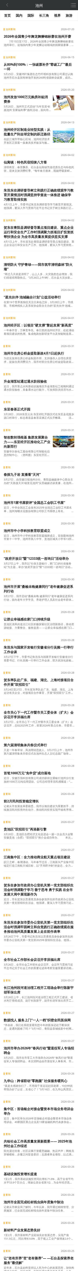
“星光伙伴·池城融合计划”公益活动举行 (32, 297)
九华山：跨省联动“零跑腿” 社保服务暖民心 (35, 1080)
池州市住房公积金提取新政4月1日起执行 (34, 353)
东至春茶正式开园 (17, 409)
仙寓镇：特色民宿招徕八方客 (25, 162)
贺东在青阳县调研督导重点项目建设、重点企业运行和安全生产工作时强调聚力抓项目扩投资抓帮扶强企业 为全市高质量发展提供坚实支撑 (39, 232)
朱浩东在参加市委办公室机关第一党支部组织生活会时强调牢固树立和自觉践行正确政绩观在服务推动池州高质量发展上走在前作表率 (39, 927)
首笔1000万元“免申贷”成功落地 (27, 773)
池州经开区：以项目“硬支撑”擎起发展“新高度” (38, 325)
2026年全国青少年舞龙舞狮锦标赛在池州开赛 (37, 36)
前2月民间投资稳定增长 (21, 801)
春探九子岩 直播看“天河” (22, 474)
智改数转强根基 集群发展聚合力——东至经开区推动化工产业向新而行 (27, 442)
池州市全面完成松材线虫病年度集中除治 (34, 1202)
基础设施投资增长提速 (20, 1174)
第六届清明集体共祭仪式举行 (25, 745)
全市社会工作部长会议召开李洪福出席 (32, 959)
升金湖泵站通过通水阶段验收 (25, 381)
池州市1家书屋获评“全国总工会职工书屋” (34, 502)
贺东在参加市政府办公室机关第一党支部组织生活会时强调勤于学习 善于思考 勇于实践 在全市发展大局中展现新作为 (39, 890)
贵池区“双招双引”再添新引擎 (25, 829)
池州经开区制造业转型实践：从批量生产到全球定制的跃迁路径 (27, 131)
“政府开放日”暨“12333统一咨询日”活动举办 (36, 558)
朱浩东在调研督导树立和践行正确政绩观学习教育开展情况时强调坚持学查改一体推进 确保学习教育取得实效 (39, 195)
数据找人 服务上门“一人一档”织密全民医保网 (37, 1020)
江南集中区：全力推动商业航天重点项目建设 (37, 857)
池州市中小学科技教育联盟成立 (27, 530)
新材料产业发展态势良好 (22, 1230)
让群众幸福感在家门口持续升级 (27, 619)
